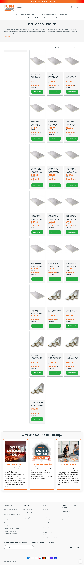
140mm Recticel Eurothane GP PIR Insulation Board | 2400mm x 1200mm (71, 264)
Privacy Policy (27, 512)
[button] (25, 14)
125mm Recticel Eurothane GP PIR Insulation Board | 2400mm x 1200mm (36, 264)
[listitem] (15, 464)
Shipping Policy (28, 518)
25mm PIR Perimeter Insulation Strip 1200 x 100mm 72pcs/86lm (37, 357)
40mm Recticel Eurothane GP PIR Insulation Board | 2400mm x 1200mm (36, 124)
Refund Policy (27, 509)
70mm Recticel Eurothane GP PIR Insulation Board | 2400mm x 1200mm (36, 170)
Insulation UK (66, 511)
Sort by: (51, 47)
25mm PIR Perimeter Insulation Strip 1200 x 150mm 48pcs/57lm (54, 357)
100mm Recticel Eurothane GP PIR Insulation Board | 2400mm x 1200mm (36, 217)
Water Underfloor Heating (51, 538)
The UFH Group (12, 561)
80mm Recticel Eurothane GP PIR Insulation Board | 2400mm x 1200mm (71, 170)
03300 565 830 (13, 509)
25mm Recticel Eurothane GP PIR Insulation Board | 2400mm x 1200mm (53, 77)
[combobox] (42, 7)
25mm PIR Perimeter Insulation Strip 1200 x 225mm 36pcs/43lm (37, 404)
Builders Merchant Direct (69, 514)
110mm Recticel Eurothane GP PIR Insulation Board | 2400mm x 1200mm (53, 217)
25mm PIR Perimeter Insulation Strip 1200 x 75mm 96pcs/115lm (72, 310)
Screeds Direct (66, 520)
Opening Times (47, 509)
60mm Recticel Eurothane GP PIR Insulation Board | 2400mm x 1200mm (71, 124)
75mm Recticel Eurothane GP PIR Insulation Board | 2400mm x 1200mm (53, 170)
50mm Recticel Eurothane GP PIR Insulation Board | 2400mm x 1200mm (53, 124)
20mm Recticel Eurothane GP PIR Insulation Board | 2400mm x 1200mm (36, 77)
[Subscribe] (32, 547)
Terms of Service (28, 515)
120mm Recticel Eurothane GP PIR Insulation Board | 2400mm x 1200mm (71, 217)
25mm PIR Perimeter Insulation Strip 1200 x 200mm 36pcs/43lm (72, 357)
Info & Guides (47, 520)
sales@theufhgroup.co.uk (12, 514)
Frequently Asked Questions (48, 524)
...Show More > (9, 36)
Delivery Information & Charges (50, 516)
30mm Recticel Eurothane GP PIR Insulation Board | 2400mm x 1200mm (71, 77)
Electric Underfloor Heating (48, 534)
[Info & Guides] (71, 7)
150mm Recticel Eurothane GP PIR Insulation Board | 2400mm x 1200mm (36, 311)
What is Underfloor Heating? (48, 529)
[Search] (67, 7)
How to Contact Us (48, 512)
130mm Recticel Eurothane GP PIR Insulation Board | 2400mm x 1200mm (53, 264)
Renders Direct (66, 517)
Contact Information (29, 521)
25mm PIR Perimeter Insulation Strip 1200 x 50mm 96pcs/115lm (54, 310)
